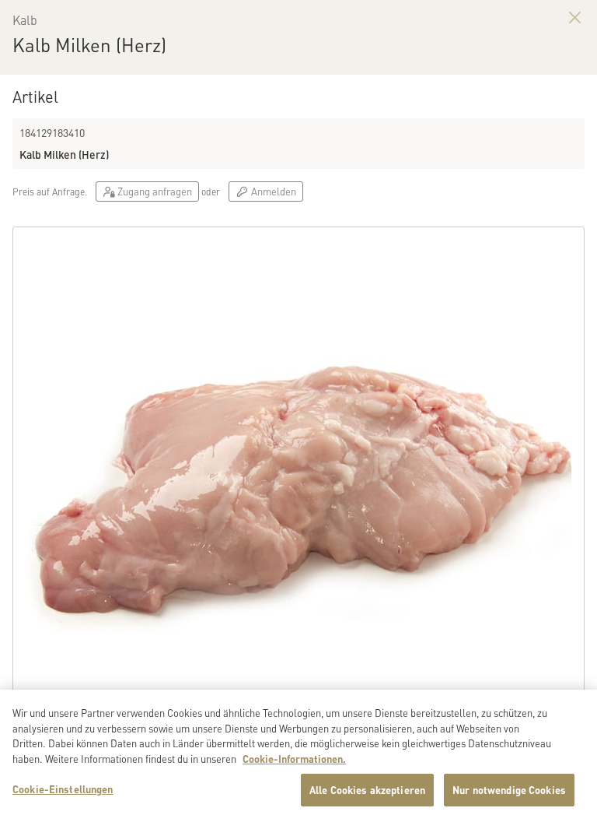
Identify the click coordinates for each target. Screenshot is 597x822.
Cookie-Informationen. (294, 758)
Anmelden (272, 191)
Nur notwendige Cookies (509, 789)
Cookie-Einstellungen (62, 789)
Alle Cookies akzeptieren (367, 789)
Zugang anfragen (153, 191)
